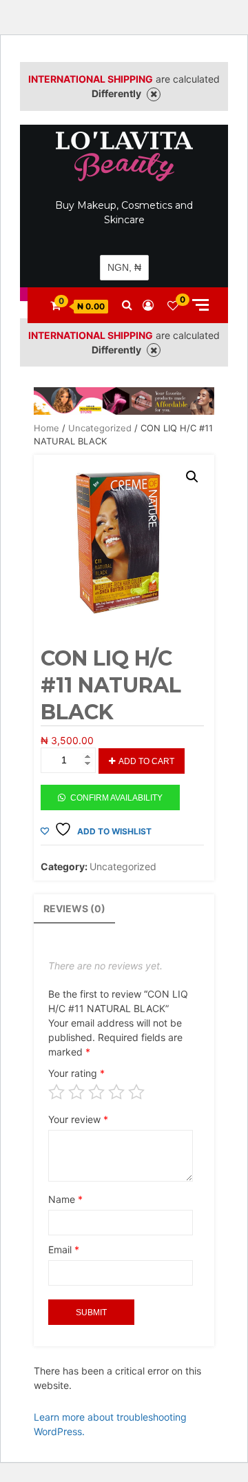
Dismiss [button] (153, 94)
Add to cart (146, 761)
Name (65, 1199)
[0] (172, 305)
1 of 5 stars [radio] (56, 1092)
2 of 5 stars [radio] (76, 1092)
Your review (78, 1119)
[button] (192, 476)
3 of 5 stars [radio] (96, 1092)
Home (46, 428)
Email (63, 1249)
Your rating (76, 1073)
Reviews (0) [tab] (74, 908)
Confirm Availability (116, 798)
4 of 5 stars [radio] (116, 1092)
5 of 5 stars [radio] (136, 1092)
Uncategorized (100, 428)
